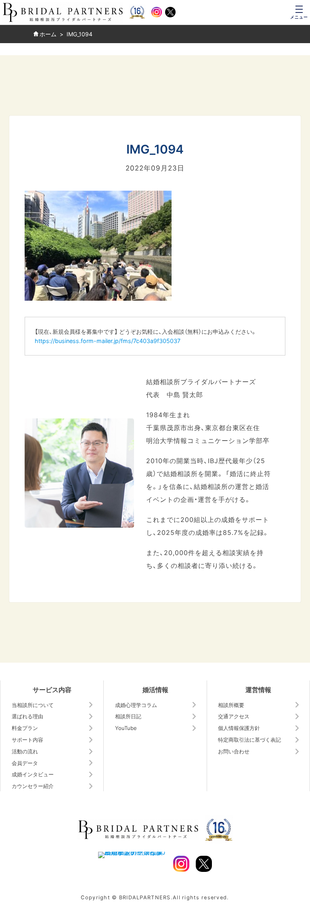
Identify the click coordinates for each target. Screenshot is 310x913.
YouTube (126, 728)
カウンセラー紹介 (33, 786)
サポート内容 (27, 739)
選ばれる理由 (27, 716)
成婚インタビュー (33, 774)
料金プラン (25, 728)
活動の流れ (25, 751)
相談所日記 (128, 716)
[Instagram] (156, 12)
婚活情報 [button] (155, 689)
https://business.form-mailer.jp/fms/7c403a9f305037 (107, 340)
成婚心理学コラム (136, 705)
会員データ (25, 763)
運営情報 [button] (258, 689)
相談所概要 (231, 705)
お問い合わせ (233, 751)
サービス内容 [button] (52, 689)
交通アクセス (233, 716)
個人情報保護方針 (239, 728)
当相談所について (33, 705)
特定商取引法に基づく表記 (249, 739)
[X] (170, 12)
